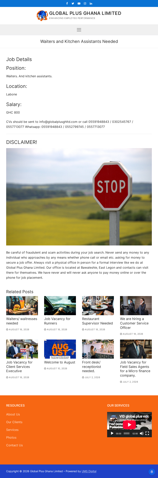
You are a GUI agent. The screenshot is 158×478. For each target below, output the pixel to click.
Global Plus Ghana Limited (85, 13)
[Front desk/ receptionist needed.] (98, 349)
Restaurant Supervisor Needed (97, 321)
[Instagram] (85, 3)
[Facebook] (67, 3)
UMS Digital (89, 471)
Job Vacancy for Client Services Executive (19, 366)
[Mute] (142, 433)
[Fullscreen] (147, 433)
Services (12, 430)
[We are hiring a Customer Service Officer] (136, 305)
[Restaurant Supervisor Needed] (98, 305)
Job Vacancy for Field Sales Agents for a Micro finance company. (135, 369)
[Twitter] (73, 3)
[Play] (112, 433)
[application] (129, 424)
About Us (13, 414)
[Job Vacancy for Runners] (60, 305)
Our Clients (14, 422)
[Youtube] (78, 3)
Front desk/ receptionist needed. (91, 366)
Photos (11, 437)
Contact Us (14, 445)
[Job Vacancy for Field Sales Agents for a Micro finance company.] (136, 349)
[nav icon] (79, 30)
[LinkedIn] (91, 3)
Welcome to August (59, 362)
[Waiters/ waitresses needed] (22, 305)
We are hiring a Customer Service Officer (134, 323)
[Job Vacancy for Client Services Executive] (22, 349)
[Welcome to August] (60, 349)
